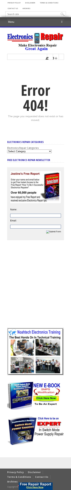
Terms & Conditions (49, 3)
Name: (13, 209)
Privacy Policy (14, 3)
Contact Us (13, 8)
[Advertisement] (35, 286)
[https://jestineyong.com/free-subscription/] (35, 486)
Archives (26, 8)
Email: (13, 220)
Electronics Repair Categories (23, 148)
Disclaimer (30, 3)
